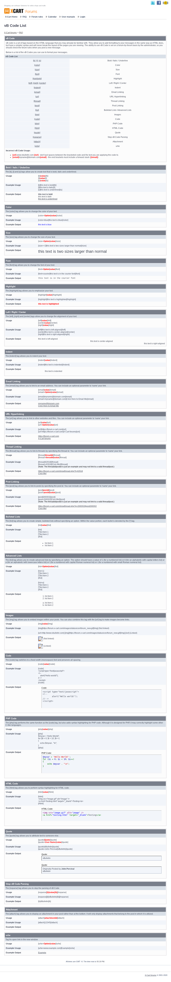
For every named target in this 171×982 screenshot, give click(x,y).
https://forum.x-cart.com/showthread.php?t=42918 (60, 471)
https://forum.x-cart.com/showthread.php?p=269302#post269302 (67, 506)
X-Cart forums (10, 32)
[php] (37, 123)
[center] (42, 83)
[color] (37, 65)
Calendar (52, 17)
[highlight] (37, 78)
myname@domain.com (48, 403)
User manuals (68, 17)
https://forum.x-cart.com (48, 436)
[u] (40, 60)
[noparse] (37, 137)
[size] (37, 69)
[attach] (37, 141)
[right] (35, 83)
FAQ (24, 17)
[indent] (37, 87)
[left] (30, 83)
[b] (34, 60)
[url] (37, 96)
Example (42, 953)
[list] (37, 110)
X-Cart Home (11, 17)
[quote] (37, 132)
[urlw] (37, 146)
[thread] (37, 101)
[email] (37, 92)
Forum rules (37, 17)
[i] (37, 60)
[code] (37, 119)
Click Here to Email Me (48, 406)
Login (82, 17)
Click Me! (42, 473)
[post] (37, 105)
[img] (37, 114)
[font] (37, 74)
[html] (37, 128)
